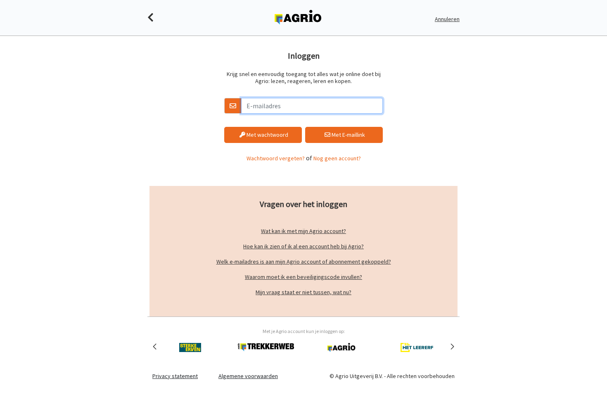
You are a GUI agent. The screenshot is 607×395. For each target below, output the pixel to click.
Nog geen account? (337, 158)
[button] (154, 347)
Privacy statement (175, 376)
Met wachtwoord (266, 134)
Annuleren (447, 19)
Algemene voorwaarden (248, 376)
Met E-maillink (347, 134)
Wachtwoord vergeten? (276, 158)
